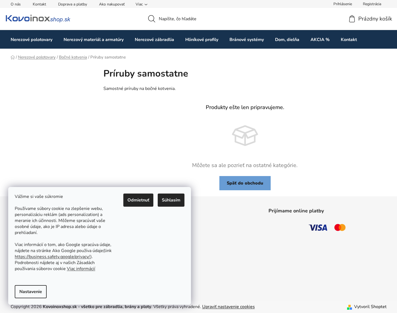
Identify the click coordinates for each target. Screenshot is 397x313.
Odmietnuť (138, 200)
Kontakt (39, 4)
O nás (16, 4)
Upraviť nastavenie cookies (228, 307)
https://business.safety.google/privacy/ (52, 257)
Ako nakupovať (112, 4)
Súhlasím (171, 200)
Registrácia (372, 4)
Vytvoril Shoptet (370, 307)
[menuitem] (31, 39)
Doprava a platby (72, 4)
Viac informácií (81, 269)
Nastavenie (30, 292)
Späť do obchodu (245, 183)
